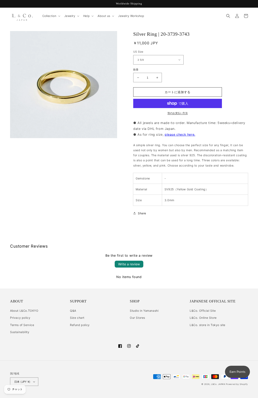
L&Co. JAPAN (218, 384)
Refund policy (80, 325)
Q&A (73, 310)
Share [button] (142, 213)
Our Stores (137, 317)
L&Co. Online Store (203, 317)
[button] (51, 16)
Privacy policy (20, 317)
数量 (136, 69)
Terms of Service (22, 325)
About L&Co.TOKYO (24, 310)
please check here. (180, 134)
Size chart (77, 317)
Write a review (129, 264)
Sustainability (19, 332)
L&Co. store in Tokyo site (207, 325)
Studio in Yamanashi (144, 310)
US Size (138, 51)
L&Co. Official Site (203, 310)
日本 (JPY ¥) (22, 381)
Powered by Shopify (237, 384)
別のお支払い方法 (177, 113)
